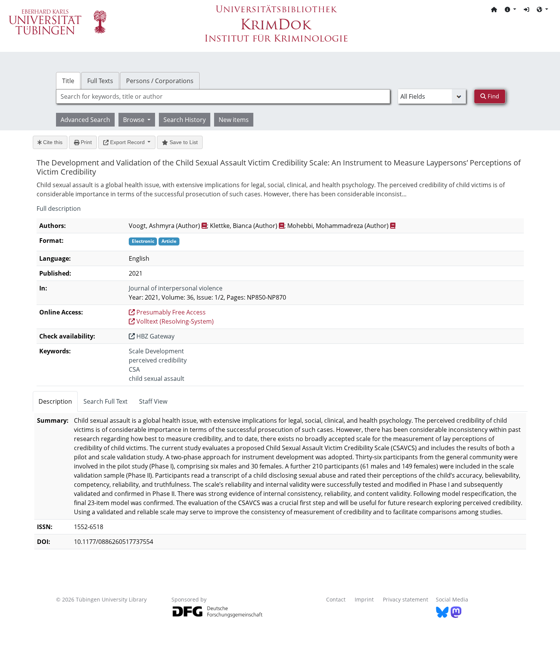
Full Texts (100, 81)
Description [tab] (55, 401)
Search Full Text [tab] (105, 401)
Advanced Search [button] (85, 119)
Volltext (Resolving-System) (174, 321)
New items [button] (234, 119)
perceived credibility (158, 360)
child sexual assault (156, 378)
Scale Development (156, 351)
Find (492, 96)
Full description (59, 208)
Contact (336, 599)
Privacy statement (405, 599)
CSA (134, 369)
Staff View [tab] (153, 401)
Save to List (183, 142)
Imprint (364, 599)
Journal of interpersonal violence (175, 288)
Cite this (52, 142)
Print (85, 142)
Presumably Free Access (170, 312)
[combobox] (223, 96)
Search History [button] (184, 119)
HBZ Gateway (154, 336)
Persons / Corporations (160, 81)
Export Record (127, 142)
